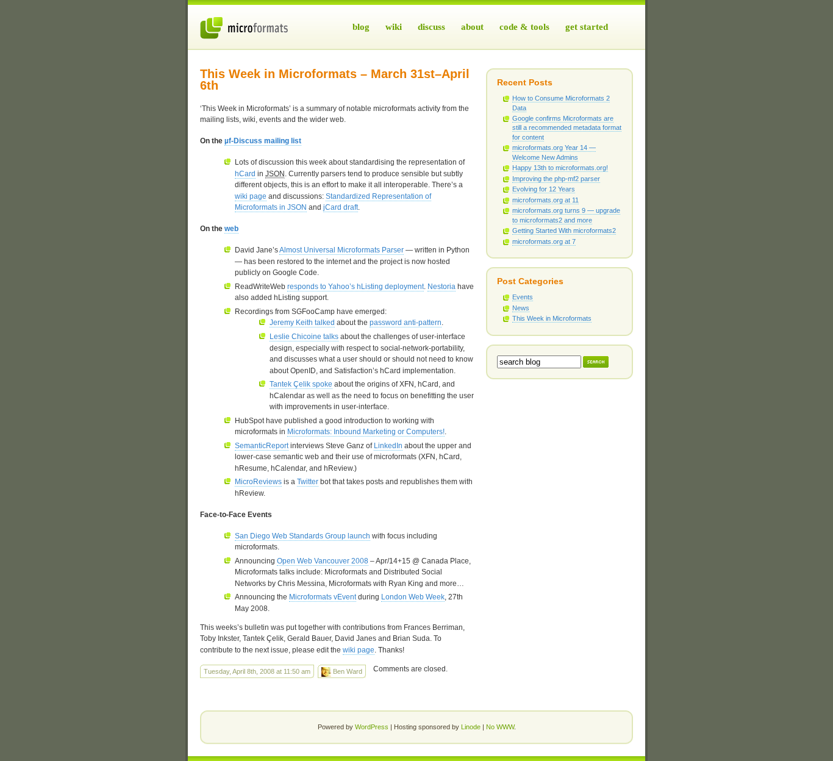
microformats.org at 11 (545, 200)
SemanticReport (261, 445)
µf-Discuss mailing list (262, 141)
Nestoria (441, 286)
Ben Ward (346, 671)
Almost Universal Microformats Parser (341, 250)
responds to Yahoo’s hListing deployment (355, 286)
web (231, 228)
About (472, 27)
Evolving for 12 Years (543, 189)
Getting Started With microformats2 (564, 230)
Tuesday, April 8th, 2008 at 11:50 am (257, 671)
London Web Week (413, 597)
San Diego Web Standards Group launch (302, 536)
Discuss (431, 27)
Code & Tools (524, 27)
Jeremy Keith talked (302, 322)
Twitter (307, 481)
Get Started (586, 27)
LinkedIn (388, 445)
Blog (361, 27)
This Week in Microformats (552, 318)
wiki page (250, 196)
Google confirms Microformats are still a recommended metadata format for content (566, 128)
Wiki (393, 27)
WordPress (371, 727)
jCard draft (340, 207)
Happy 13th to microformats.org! (560, 167)
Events (522, 297)
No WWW (500, 727)
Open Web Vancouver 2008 (322, 561)
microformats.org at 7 (544, 241)
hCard (245, 174)
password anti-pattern (406, 322)
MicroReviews (258, 481)
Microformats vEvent (322, 597)
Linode (471, 727)
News (520, 308)
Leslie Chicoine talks (304, 336)
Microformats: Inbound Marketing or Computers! (366, 431)
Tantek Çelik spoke (301, 384)
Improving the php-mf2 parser (556, 178)
